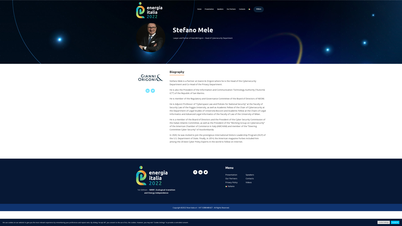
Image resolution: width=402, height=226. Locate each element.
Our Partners (231, 9)
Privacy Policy (231, 182)
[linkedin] (148, 91)
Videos (258, 9)
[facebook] (195, 172)
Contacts (242, 9)
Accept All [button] (395, 222)
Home (199, 9)
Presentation (209, 9)
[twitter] (153, 91)
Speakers (220, 9)
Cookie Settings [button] (384, 222)
